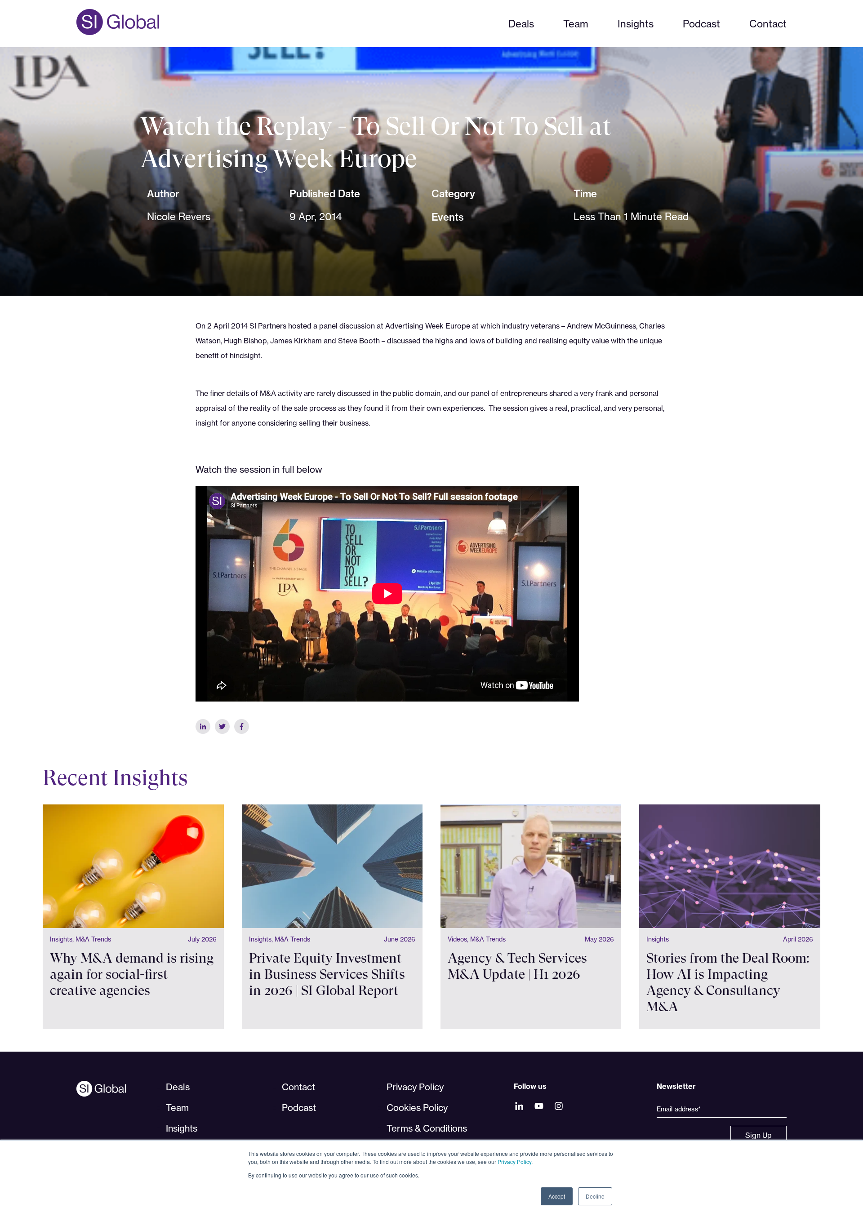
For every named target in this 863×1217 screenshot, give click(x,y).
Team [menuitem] (177, 1107)
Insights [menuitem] (181, 1128)
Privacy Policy (514, 1161)
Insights (636, 24)
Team (575, 24)
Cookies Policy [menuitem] (417, 1107)
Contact (768, 24)
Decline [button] (595, 1196)
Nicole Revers (178, 216)
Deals (521, 24)
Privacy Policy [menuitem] (415, 1087)
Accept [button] (556, 1196)
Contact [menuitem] (298, 1087)
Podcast (701, 24)
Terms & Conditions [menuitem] (427, 1128)
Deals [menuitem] (178, 1087)
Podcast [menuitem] (299, 1107)
